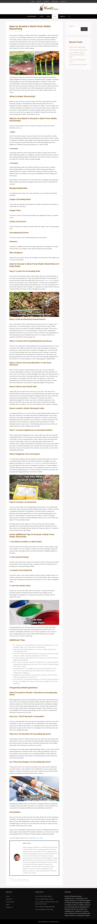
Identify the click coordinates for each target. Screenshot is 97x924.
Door (48, 16)
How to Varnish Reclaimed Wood (45, 906)
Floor (41, 16)
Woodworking (31, 16)
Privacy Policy (55, 1)
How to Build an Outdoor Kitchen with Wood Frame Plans (77, 55)
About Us (39, 1)
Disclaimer (46, 1)
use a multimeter (36, 463)
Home (32, 1)
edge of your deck (46, 280)
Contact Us (63, 1)
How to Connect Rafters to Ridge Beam (19, 879)
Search (71, 26)
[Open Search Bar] (69, 16)
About (8, 904)
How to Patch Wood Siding (77, 47)
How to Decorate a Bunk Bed (78, 64)
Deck (55, 16)
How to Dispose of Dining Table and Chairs (20, 880)
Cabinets (62, 16)
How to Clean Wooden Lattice (78, 50)
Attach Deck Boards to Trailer (34, 838)
